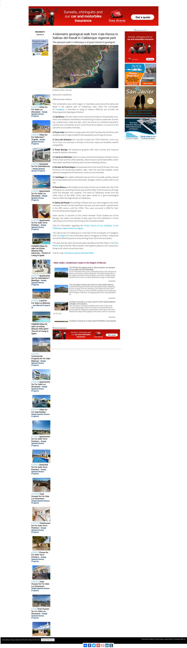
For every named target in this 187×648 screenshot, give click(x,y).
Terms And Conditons (148, 639)
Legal (166, 639)
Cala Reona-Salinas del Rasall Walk (79, 253)
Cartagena (59, 109)
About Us (171, 639)
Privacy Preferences (47, 640)
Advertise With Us (180, 639)
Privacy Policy (159, 639)
